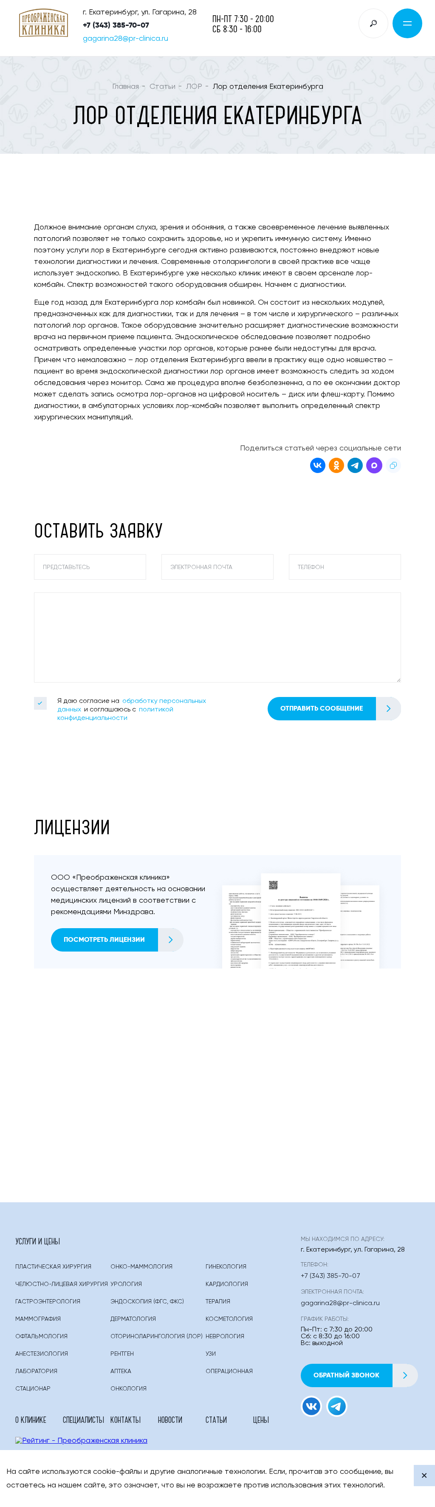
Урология (126, 1284)
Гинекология (226, 1267)
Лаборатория (36, 1371)
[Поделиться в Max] (374, 466)
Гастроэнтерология (47, 1302)
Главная (125, 87)
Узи (211, 1354)
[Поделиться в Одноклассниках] (336, 466)
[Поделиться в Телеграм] (355, 466)
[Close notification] (424, 1475)
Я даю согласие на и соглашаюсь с (131, 710)
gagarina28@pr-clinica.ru (125, 38)
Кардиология (227, 1284)
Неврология (225, 1337)
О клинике (30, 1419)
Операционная (229, 1371)
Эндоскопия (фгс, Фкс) (147, 1302)
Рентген (122, 1354)
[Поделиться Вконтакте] (317, 466)
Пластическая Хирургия (53, 1267)
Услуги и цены (37, 1241)
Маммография (38, 1319)
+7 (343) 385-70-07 (116, 25)
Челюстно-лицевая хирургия (61, 1284)
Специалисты (83, 1419)
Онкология (128, 1389)
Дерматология (133, 1319)
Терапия (218, 1302)
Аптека (120, 1371)
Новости (170, 1419)
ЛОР (194, 87)
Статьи (162, 87)
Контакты (125, 1419)
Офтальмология (41, 1337)
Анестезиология (41, 1354)
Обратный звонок (346, 1375)
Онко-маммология (141, 1267)
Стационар (33, 1389)
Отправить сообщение (321, 708)
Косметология (229, 1319)
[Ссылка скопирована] (393, 466)
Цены (261, 1419)
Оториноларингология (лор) (156, 1337)
